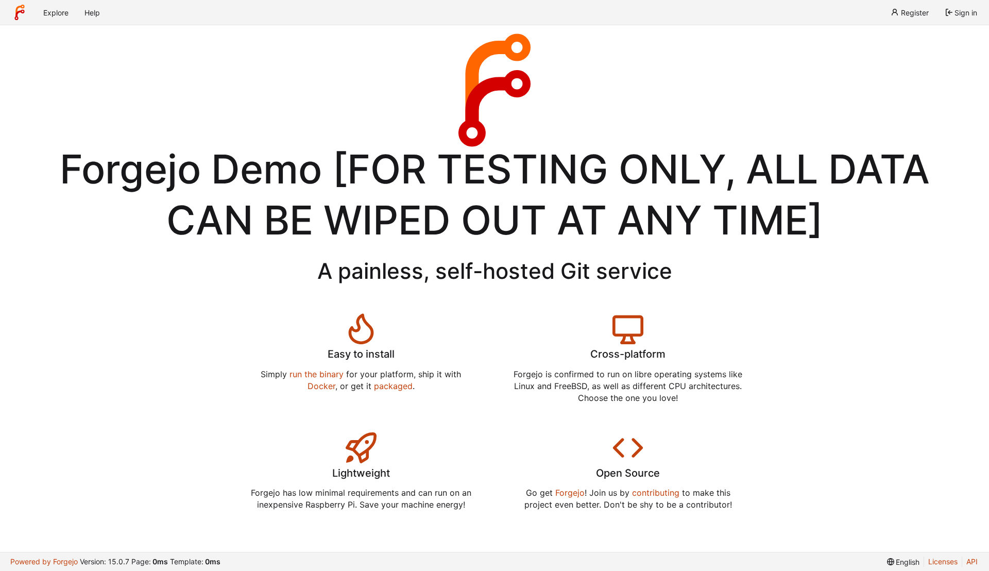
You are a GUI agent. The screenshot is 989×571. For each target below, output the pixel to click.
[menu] (903, 562)
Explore (56, 12)
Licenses (943, 561)
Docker (321, 386)
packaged (393, 386)
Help (92, 12)
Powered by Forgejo (44, 561)
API (972, 561)
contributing (655, 493)
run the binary (316, 374)
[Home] (19, 12)
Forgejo (570, 493)
